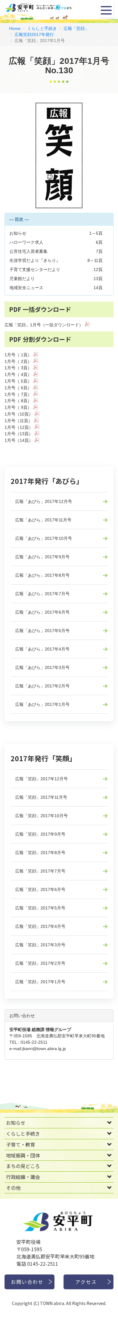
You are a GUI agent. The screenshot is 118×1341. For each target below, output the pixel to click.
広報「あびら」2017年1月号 (42, 704)
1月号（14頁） (19, 440)
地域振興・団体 (23, 1155)
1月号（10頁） (19, 414)
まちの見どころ (23, 1166)
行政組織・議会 (23, 1176)
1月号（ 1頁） (18, 354)
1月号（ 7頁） (18, 394)
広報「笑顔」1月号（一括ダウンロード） (44, 324)
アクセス (86, 1281)
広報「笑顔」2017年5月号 (40, 907)
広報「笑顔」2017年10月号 (41, 815)
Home (15, 28)
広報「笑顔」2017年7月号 (40, 871)
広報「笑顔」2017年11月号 (41, 797)
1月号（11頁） (18, 420)
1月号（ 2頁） (18, 361)
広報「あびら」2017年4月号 (42, 649)
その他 (13, 1187)
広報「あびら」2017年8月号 (42, 575)
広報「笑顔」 (76, 28)
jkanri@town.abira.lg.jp (44, 1048)
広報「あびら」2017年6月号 (42, 612)
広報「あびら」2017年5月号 (42, 630)
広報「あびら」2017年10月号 (43, 538)
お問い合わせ (27, 1281)
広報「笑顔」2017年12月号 (41, 778)
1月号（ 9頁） (18, 407)
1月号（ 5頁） (18, 381)
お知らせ (15, 1122)
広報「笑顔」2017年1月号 (40, 981)
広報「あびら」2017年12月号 (43, 501)
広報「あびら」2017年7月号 (42, 593)
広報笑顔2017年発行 (34, 34)
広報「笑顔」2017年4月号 (40, 926)
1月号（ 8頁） (18, 400)
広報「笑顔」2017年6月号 (40, 889)
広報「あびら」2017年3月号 (42, 667)
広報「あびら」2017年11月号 (43, 519)
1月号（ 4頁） (18, 374)
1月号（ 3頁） (18, 367)
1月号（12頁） (19, 427)
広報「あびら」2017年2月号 (42, 686)
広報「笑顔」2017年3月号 (40, 944)
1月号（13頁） (19, 433)
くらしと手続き (42, 28)
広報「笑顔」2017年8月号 (40, 852)
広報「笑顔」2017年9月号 (40, 834)
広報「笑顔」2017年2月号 (40, 963)
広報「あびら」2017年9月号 (42, 556)
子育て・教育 (20, 1144)
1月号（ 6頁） (18, 387)
